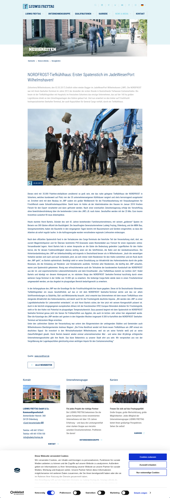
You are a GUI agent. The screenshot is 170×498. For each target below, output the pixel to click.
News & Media (43, 61)
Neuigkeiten (56, 61)
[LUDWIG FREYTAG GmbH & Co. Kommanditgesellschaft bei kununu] (116, 5)
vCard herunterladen (32, 423)
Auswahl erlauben (147, 465)
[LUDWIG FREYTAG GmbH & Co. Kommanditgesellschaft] (42, 6)
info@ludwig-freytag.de (33, 437)
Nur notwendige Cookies (147, 472)
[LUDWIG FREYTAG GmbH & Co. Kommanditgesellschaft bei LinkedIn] (102, 5)
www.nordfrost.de (42, 356)
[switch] (77, 493)
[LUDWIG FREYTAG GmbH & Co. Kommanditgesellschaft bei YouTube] (122, 5)
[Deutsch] (143, 5)
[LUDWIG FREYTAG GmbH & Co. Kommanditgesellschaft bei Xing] (109, 5)
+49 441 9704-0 (36, 430)
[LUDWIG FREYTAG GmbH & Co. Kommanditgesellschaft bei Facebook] (129, 5)
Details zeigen (140, 493)
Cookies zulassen (148, 457)
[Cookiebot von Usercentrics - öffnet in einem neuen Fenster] (17, 493)
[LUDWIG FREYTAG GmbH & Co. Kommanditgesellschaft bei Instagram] (136, 5)
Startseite (31, 61)
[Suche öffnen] (95, 5)
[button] (34, 14)
